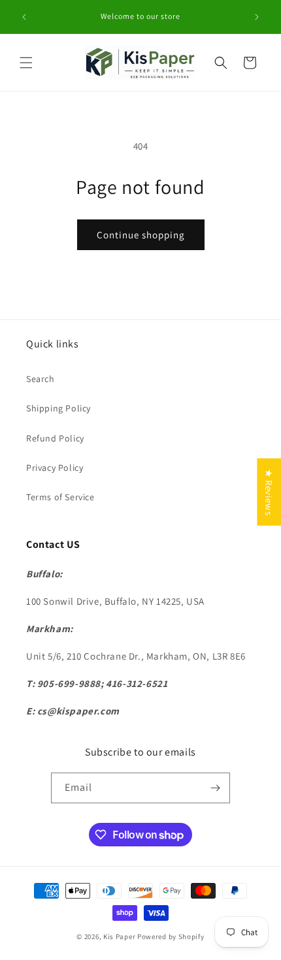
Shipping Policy (58, 408)
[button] (26, 62)
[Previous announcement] (24, 17)
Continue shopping (141, 235)
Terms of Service (60, 497)
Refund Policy (55, 438)
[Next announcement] (256, 17)
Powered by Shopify (171, 936)
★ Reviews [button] (269, 492)
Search (40, 379)
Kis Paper (119, 936)
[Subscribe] (215, 788)
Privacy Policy (54, 467)
